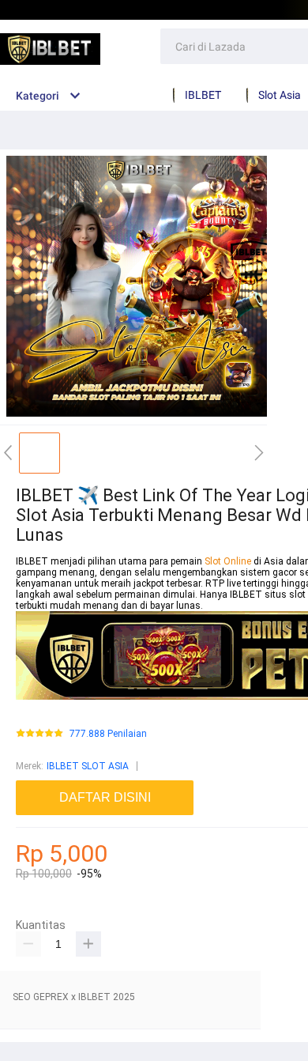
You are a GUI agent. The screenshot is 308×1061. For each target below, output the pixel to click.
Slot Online (229, 561)
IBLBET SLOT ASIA (88, 766)
